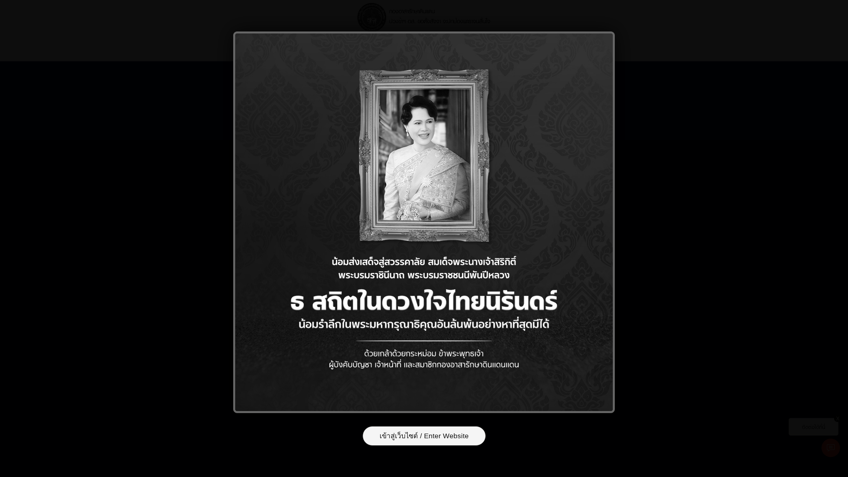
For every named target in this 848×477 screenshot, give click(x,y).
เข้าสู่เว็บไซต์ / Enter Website (424, 436)
